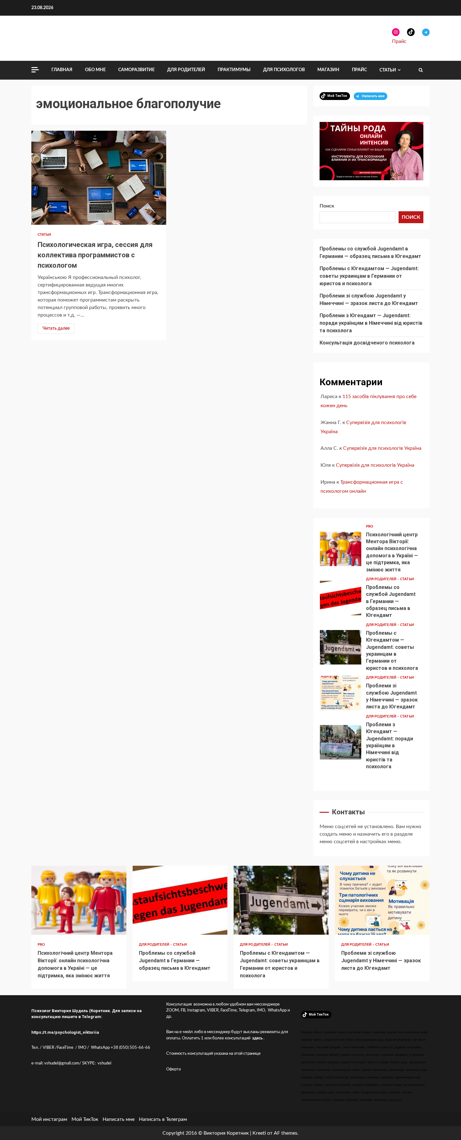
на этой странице (245, 1054)
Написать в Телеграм (163, 1119)
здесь (257, 1038)
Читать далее (56, 328)
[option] (371, 550)
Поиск (327, 205)
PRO (369, 526)
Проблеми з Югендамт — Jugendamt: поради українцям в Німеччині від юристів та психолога (371, 323)
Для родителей (186, 70)
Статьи (387, 70)
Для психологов (284, 70)
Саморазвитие (136, 70)
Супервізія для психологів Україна (382, 448)
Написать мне (119, 1119)
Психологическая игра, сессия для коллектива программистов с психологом (98, 178)
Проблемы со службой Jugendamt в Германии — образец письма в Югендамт (340, 598)
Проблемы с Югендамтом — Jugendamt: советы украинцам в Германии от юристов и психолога (369, 275)
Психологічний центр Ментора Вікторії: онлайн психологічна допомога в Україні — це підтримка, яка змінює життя (340, 549)
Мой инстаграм (49, 1119)
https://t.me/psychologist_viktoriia (65, 1032)
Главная (61, 70)
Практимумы (234, 70)
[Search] (421, 70)
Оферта (173, 1069)
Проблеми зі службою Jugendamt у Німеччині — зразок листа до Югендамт (340, 693)
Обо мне (95, 70)
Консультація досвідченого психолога (367, 343)
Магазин (328, 70)
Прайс (399, 41)
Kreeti (259, 1133)
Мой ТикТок (85, 1119)
